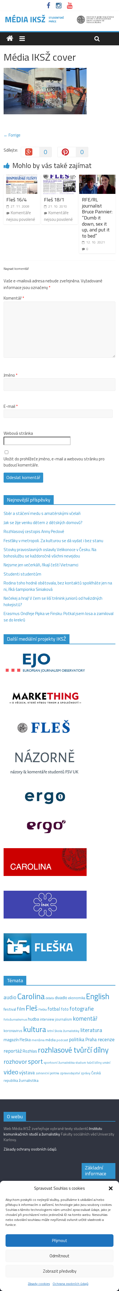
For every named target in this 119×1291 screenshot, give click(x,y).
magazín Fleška (17, 1039)
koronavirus (13, 1030)
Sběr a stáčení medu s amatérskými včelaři (42, 513)
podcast (62, 1040)
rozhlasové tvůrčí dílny (73, 1050)
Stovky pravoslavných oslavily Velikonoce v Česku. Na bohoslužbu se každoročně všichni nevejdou (50, 552)
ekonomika (76, 998)
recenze (106, 1039)
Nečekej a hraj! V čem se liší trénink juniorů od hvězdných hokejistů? (53, 601)
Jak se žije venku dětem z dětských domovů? (43, 522)
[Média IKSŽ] (59, 16)
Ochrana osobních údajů (70, 1283)
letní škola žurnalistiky (63, 1030)
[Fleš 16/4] (22, 178)
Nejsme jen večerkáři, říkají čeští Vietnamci (41, 565)
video (11, 1072)
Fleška (42, 1009)
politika (76, 1039)
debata (50, 998)
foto (65, 1009)
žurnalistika (28, 1080)
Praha (91, 1039)
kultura (34, 1029)
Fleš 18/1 (54, 199)
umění (106, 1062)
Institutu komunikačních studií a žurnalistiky (53, 1131)
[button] (110, 1188)
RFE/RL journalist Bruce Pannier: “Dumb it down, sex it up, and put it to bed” (97, 218)
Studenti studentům (22, 574)
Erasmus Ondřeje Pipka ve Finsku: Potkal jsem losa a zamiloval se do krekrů (58, 616)
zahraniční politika (47, 1073)
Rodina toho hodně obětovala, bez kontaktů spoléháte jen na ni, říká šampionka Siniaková (58, 586)
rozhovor (15, 1061)
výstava (27, 1072)
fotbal (54, 1009)
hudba (33, 1019)
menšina (38, 1040)
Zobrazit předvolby (59, 1271)
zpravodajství (70, 1073)
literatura (91, 1030)
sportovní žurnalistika (59, 1062)
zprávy (85, 1073)
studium (81, 1062)
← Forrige (12, 135)
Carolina (31, 996)
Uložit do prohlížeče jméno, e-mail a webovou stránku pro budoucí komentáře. (54, 462)
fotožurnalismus (15, 1019)
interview (47, 1019)
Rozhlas (30, 1051)
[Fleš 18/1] (59, 178)
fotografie (81, 1008)
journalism (63, 1019)
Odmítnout (59, 1256)
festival (10, 1009)
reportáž (13, 1051)
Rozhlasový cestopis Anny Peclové (34, 531)
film (21, 1009)
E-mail (11, 406)
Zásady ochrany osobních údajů (30, 1149)
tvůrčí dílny (94, 1062)
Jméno (10, 375)
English (97, 996)
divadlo (61, 997)
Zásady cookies (39, 1283)
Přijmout (59, 1240)
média (50, 1040)
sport (35, 1061)
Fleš (32, 1008)
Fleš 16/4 (16, 199)
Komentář (14, 298)
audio (10, 997)
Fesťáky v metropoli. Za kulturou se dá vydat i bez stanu (53, 540)
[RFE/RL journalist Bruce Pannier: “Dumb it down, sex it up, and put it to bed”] (97, 178)
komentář (85, 1018)
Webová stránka (18, 433)
